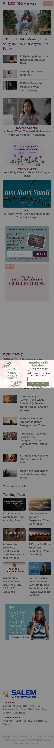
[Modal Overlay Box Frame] (27, 374)
